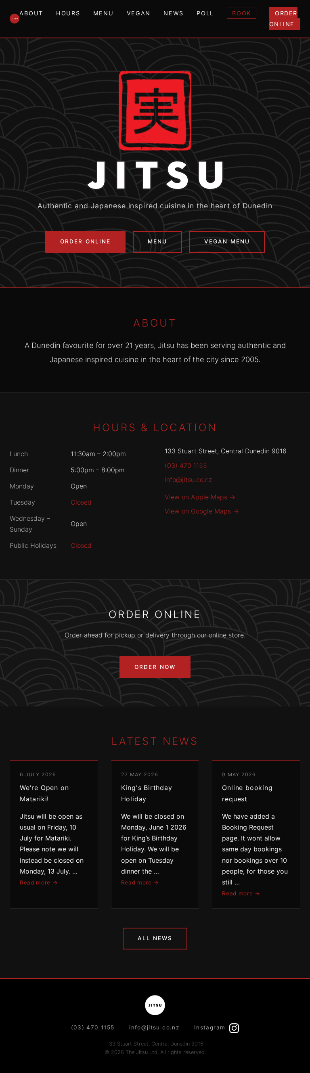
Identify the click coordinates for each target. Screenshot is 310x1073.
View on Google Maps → (202, 511)
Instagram (211, 1027)
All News (155, 938)
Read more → (39, 882)
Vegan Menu (226, 241)
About (31, 13)
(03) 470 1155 (186, 465)
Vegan (139, 13)
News (173, 13)
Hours (68, 13)
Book (241, 13)
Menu (103, 13)
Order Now (154, 667)
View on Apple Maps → (200, 497)
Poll (205, 13)
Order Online (283, 18)
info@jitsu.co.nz (188, 480)
